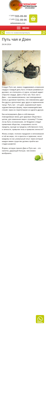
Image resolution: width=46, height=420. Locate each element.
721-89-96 (18, 19)
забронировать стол (17, 23)
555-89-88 (18, 16)
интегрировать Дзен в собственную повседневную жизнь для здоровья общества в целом (21, 116)
